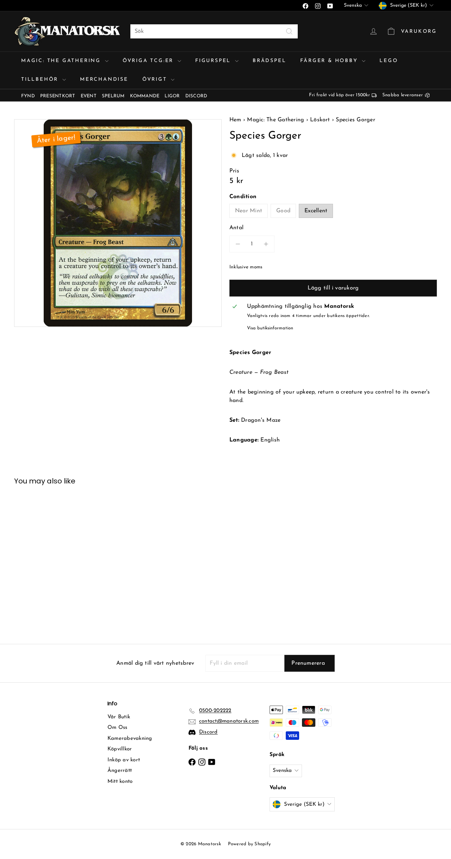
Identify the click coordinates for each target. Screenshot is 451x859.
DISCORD (196, 96)
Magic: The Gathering (62, 60)
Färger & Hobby (330, 60)
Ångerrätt (119, 770)
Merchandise (104, 79)
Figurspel (214, 60)
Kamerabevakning (129, 738)
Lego (388, 60)
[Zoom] (117, 223)
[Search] (289, 31)
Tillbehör (41, 79)
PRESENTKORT (57, 96)
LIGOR (172, 96)
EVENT (89, 96)
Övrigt (155, 79)
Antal (236, 228)
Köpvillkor (119, 749)
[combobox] (214, 31)
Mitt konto (119, 781)
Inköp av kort (123, 760)
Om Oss (117, 727)
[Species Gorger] (46, 559)
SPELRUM (113, 96)
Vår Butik (118, 717)
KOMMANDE (145, 96)
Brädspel (269, 60)
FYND (28, 96)
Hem (236, 120)
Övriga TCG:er (149, 60)
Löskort (320, 120)
